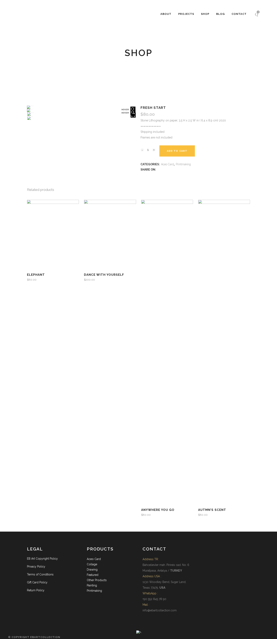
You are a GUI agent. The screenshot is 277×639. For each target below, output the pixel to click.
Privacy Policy (36, 566)
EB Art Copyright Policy (42, 558)
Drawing (92, 569)
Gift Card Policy (37, 582)
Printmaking (183, 164)
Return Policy (35, 590)
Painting (92, 585)
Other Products (97, 580)
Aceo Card (167, 164)
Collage (92, 564)
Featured (92, 574)
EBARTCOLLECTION (45, 637)
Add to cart (177, 151)
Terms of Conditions (40, 574)
